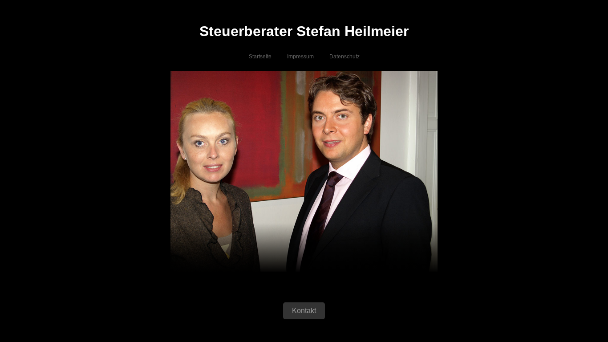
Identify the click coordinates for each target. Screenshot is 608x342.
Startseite (260, 56)
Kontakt (304, 310)
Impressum (300, 56)
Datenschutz (344, 56)
